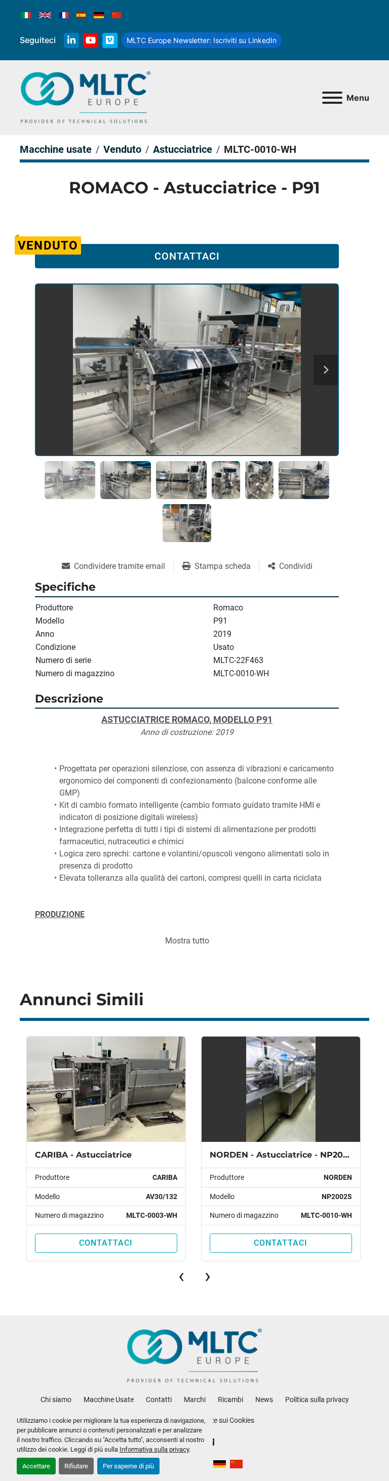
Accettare (36, 1466)
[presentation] (181, 1276)
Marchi (195, 1399)
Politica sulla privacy (317, 1399)
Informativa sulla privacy (154, 1449)
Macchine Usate (109, 1399)
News (264, 1399)
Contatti (159, 1399)
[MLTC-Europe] (194, 1355)
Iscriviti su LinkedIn (202, 40)
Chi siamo (56, 1399)
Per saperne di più (128, 1466)
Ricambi (230, 1399)
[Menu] (332, 98)
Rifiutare (76, 1466)
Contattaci (187, 256)
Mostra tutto (187, 940)
